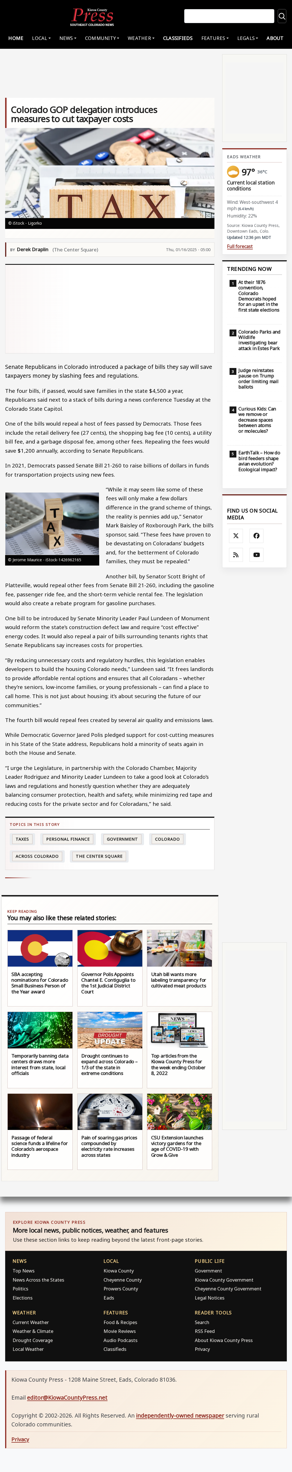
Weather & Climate (33, 1331)
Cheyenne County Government (228, 1288)
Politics (20, 1288)
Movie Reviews (120, 1331)
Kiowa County (119, 1270)
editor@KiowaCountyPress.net (67, 1397)
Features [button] (213, 38)
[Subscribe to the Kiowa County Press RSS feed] (236, 555)
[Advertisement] (110, 309)
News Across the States (38, 1279)
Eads (109, 1297)
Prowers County (121, 1288)
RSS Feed (205, 1331)
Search (202, 1322)
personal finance (68, 839)
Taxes (22, 839)
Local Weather (28, 1349)
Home (15, 38)
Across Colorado (37, 856)
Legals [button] (246, 38)
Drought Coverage (33, 1340)
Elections (23, 1297)
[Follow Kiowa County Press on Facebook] (257, 536)
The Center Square (99, 856)
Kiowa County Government (224, 1279)
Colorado (167, 839)
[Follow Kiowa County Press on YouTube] (257, 555)
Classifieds (178, 38)
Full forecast (240, 246)
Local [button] (39, 38)
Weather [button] (139, 38)
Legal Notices (209, 1297)
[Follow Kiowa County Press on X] (236, 536)
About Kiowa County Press (224, 1340)
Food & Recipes (120, 1322)
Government (122, 839)
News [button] (66, 38)
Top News (24, 1270)
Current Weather (31, 1322)
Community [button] (100, 38)
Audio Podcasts (120, 1340)
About (275, 38)
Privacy (202, 1349)
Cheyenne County (123, 1279)
